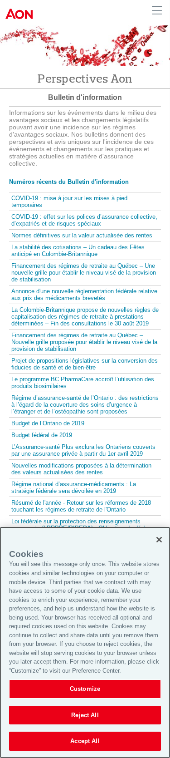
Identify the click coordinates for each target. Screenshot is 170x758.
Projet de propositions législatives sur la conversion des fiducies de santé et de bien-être (84, 364)
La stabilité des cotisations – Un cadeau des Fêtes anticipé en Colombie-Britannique (78, 250)
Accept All (84, 741)
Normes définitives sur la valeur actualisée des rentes (81, 235)
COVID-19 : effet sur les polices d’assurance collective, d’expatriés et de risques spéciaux (84, 220)
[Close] (159, 540)
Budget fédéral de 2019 (41, 435)
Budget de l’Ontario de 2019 (47, 423)
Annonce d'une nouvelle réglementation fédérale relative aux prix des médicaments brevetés (84, 294)
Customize (85, 688)
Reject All (84, 715)
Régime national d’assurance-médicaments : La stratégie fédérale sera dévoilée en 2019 (73, 487)
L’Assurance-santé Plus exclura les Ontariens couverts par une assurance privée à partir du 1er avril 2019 (83, 450)
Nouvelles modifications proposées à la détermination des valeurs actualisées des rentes (81, 469)
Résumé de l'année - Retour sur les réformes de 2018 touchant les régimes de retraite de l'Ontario (81, 506)
